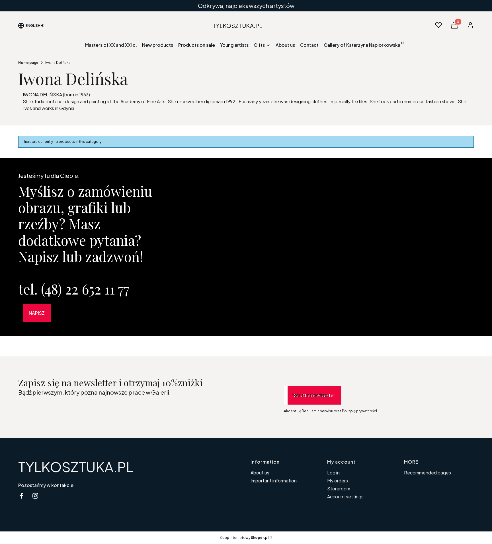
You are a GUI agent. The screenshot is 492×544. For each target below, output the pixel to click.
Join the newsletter (314, 395)
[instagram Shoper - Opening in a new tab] (35, 495)
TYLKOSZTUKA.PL (75, 466)
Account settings (345, 497)
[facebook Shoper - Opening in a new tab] (21, 495)
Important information (274, 481)
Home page (28, 62)
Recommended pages (427, 473)
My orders (337, 481)
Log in (333, 473)
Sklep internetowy (244, 537)
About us (260, 473)
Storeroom (338, 489)
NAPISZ (37, 313)
